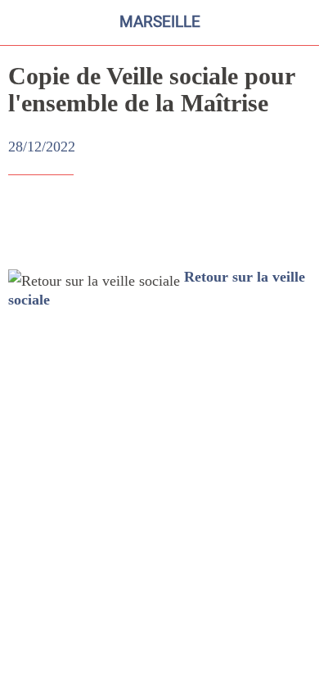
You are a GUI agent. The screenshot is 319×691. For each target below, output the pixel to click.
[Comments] (291, 224)
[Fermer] (23, 23)
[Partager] (252, 224)
